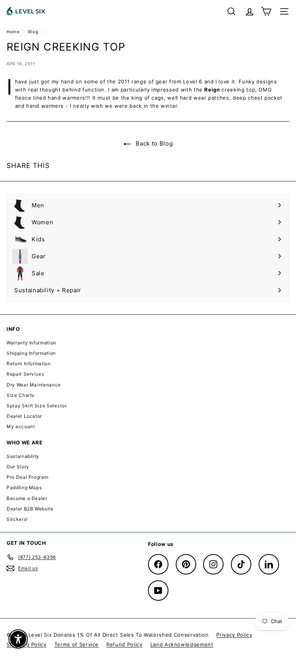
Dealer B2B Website (30, 509)
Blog (33, 31)
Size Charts (20, 395)
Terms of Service (76, 644)
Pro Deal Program (27, 477)
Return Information (29, 363)
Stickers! (17, 519)
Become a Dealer (27, 498)
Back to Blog (153, 143)
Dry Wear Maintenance (34, 385)
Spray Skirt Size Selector (37, 405)
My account (21, 426)
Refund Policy (124, 644)
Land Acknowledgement (182, 644)
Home (14, 31)
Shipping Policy (27, 644)
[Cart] (266, 11)
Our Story (18, 466)
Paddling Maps (24, 487)
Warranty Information (31, 343)
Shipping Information (31, 353)
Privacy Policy (234, 635)
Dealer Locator (24, 416)
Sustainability (23, 456)
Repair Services (25, 374)
